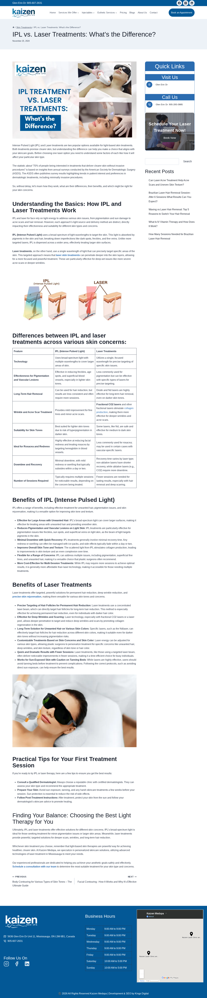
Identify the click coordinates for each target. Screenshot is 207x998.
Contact (153, 12)
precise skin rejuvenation (26, 596)
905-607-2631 (34, 3)
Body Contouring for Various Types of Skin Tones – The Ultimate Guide (42, 881)
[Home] (13, 27)
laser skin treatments (68, 255)
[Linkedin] (192, 3)
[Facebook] (179, 3)
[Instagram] (185, 3)
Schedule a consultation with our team (34, 866)
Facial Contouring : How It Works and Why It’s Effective (107, 879)
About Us (142, 12)
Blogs (132, 12)
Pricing (123, 12)
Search (187, 161)
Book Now (170, 137)
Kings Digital (142, 993)
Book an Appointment (181, 12)
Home (53, 12)
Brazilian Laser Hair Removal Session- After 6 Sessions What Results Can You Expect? (170, 197)
